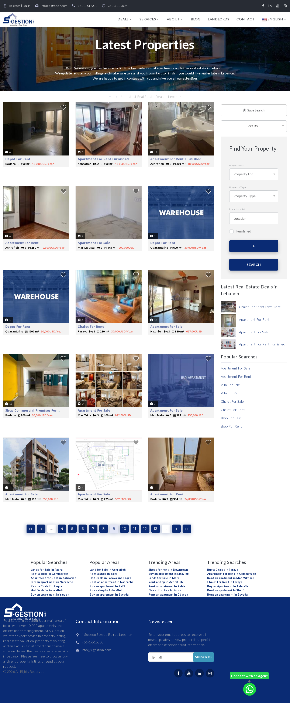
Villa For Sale (230, 385)
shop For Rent (231, 426)
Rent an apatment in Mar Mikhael (230, 578)
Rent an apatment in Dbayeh (168, 594)
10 (124, 529)
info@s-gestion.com (54, 5)
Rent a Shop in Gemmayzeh (50, 573)
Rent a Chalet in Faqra (46, 586)
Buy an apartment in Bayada (109, 594)
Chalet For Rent (91, 326)
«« (30, 529)
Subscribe (203, 657)
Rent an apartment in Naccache (112, 582)
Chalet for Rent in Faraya (224, 582)
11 (134, 529)
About (173, 19)
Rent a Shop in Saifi (103, 573)
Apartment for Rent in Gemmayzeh (231, 573)
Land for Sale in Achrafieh (108, 569)
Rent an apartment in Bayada (227, 594)
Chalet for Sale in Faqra (164, 590)
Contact (246, 19)
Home (113, 96)
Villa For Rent (231, 393)
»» (187, 529)
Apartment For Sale (94, 243)
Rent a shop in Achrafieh (165, 582)
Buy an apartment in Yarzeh (50, 594)
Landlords (218, 19)
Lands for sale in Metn (164, 578)
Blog (196, 19)
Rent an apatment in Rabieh (167, 586)
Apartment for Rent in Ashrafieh (53, 578)
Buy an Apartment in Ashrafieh (228, 586)
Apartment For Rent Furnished (103, 159)
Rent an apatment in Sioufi (226, 590)
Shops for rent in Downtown (168, 569)
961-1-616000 (87, 5)
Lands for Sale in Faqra (46, 569)
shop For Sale (231, 418)
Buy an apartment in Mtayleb (168, 573)
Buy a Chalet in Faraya (222, 569)
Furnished (243, 231)
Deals (123, 19)
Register (14, 5)
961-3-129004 (118, 5)
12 (145, 529)
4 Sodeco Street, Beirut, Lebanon (107, 634)
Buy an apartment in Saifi (107, 586)
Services (147, 19)
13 (155, 529)
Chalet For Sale (232, 401)
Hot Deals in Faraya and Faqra (110, 578)
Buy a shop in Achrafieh (106, 590)
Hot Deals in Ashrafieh (47, 590)
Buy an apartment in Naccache (52, 582)
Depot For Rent (17, 159)
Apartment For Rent (22, 243)
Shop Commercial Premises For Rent (35, 410)
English (275, 19)
